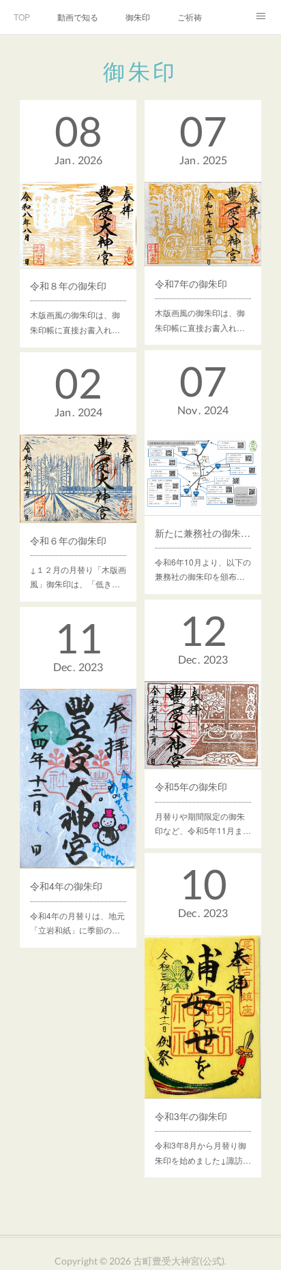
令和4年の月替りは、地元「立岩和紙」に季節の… (77, 923)
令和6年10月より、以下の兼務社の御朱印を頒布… (203, 569)
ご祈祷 (189, 16)
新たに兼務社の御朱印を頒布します (203, 533)
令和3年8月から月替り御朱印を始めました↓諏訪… (203, 1152)
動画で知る (77, 16)
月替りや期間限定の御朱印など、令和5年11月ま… (203, 823)
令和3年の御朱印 (191, 1116)
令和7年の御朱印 (191, 283)
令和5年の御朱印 (191, 786)
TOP (22, 16)
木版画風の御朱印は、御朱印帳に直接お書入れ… (75, 322)
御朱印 (137, 16)
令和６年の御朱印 (68, 540)
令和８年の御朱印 (68, 285)
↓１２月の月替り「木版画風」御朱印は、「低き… (78, 576)
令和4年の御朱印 (66, 886)
